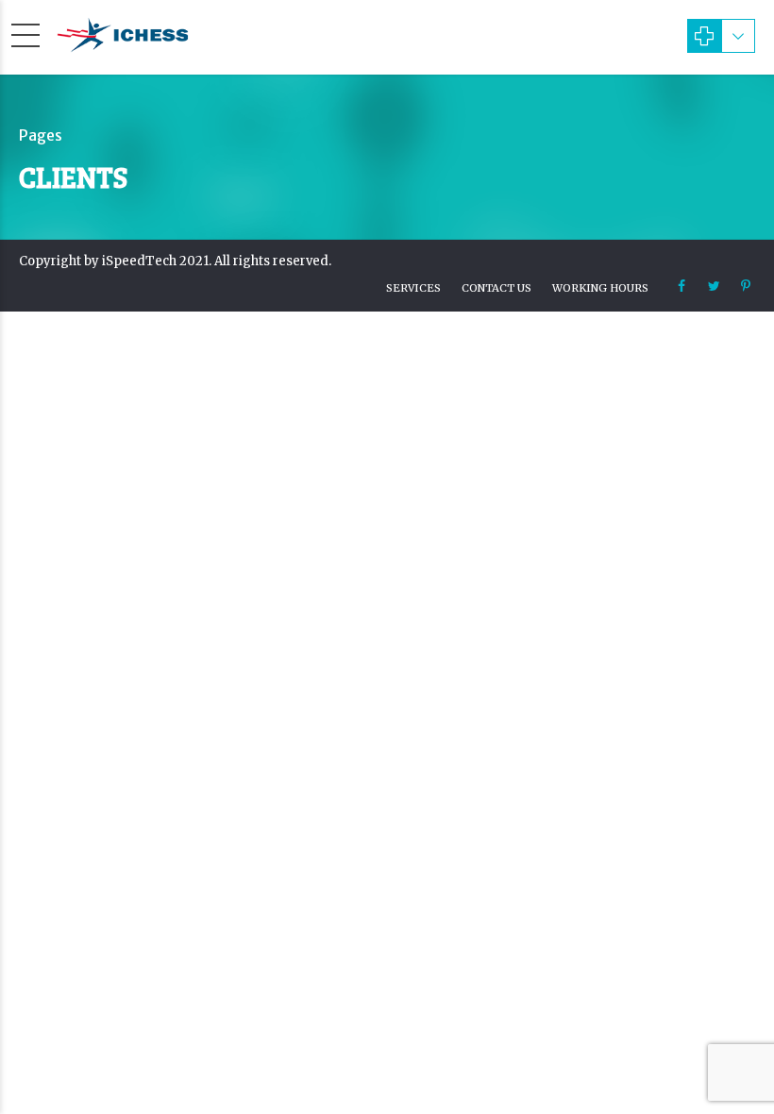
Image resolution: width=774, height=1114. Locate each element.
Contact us (496, 288)
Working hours (600, 288)
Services (413, 288)
